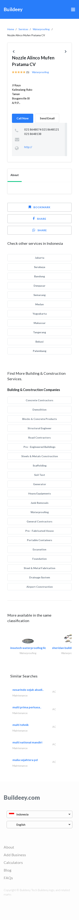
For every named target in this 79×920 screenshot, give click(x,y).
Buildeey (13, 9)
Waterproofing (41, 29)
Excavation (39, 549)
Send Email (47, 118)
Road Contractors (39, 437)
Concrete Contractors (39, 400)
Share (41, 218)
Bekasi (39, 341)
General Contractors (39, 521)
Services (23, 29)
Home (10, 29)
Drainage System (39, 577)
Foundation (39, 558)
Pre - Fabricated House (39, 530)
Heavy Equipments (39, 493)
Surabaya (39, 267)
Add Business (15, 855)
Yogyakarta (40, 313)
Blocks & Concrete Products (39, 418)
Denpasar (39, 285)
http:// (28, 147)
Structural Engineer (39, 428)
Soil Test (39, 474)
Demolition (39, 409)
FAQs (8, 878)
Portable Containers (39, 540)
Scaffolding (39, 465)
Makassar (40, 322)
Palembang (39, 350)
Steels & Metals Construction (39, 456)
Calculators (13, 862)
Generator (39, 484)
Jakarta (39, 257)
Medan (39, 304)
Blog (7, 870)
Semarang (39, 294)
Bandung (39, 276)
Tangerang (39, 332)
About (9, 847)
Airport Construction (39, 586)
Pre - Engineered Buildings (39, 446)
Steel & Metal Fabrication (39, 568)
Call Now (23, 118)
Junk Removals (40, 502)
